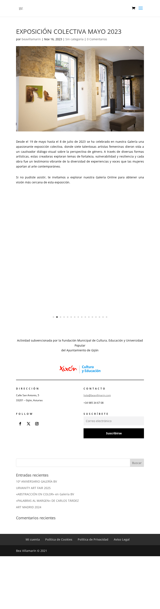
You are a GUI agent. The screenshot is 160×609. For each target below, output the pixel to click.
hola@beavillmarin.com (97, 395)
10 (85, 317)
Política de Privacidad (93, 539)
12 (92, 317)
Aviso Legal (122, 539)
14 (99, 317)
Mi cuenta (33, 539)
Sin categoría (74, 39)
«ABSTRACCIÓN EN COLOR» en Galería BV (45, 494)
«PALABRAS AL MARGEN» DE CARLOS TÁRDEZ (47, 501)
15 (103, 317)
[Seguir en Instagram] (37, 423)
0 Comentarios (97, 39)
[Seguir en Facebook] (20, 423)
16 (106, 317)
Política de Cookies (58, 539)
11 (89, 317)
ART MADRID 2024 (28, 507)
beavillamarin (31, 39)
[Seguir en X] (28, 423)
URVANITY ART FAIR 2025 (33, 488)
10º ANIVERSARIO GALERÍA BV (36, 481)
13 (96, 317)
